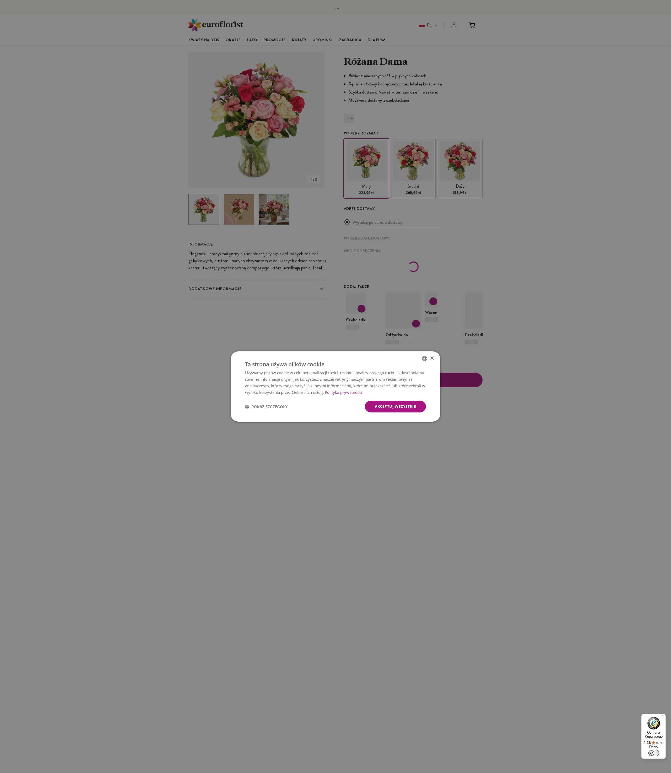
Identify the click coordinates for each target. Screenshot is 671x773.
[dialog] (335, 386)
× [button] (432, 358)
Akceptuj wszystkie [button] (395, 406)
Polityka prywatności (343, 392)
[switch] (653, 753)
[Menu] (662, 717)
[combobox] (424, 358)
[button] (266, 407)
